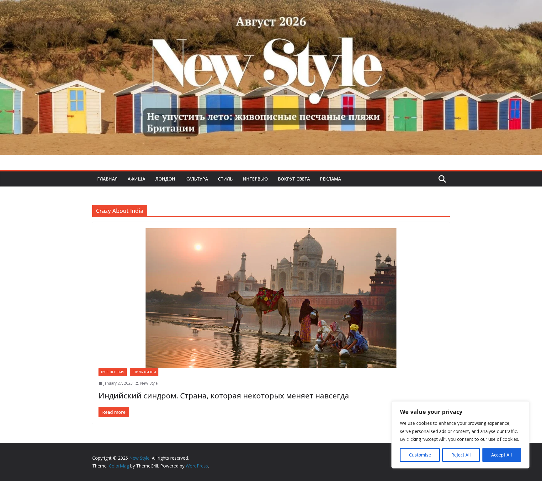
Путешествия (112, 372)
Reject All (461, 455)
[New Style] (271, 7)
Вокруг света (294, 179)
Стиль (225, 179)
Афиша (136, 179)
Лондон (165, 179)
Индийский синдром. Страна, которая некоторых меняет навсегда (223, 395)
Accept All (501, 455)
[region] (460, 434)
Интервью (255, 179)
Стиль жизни (144, 372)
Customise (420, 455)
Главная (107, 179)
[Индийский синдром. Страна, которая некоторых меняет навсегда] (271, 298)
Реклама (330, 179)
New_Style (149, 383)
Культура (196, 179)
